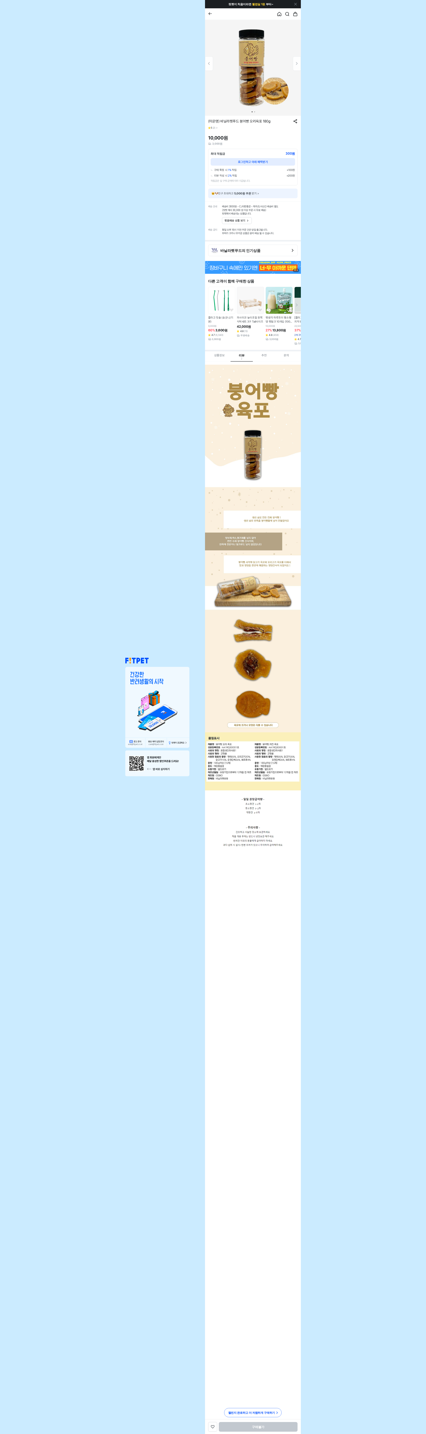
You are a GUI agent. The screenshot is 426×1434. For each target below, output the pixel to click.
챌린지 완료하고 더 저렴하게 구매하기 (251, 1412)
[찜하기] (231, 310)
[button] (137, 661)
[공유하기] (295, 121)
